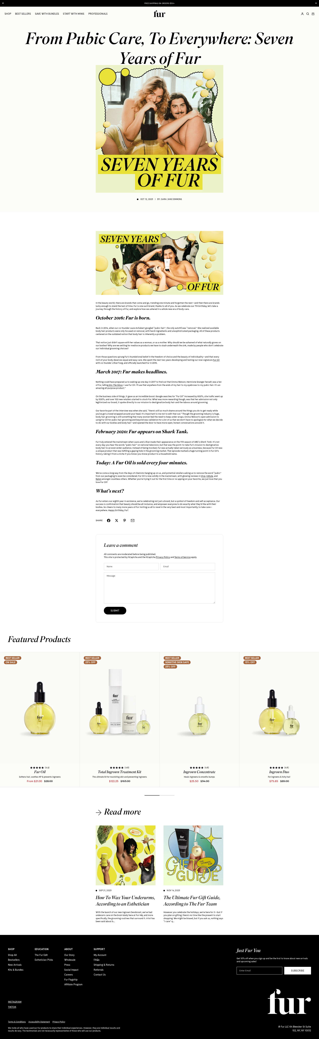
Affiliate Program (73, 984)
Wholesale (69, 960)
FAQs (97, 960)
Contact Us (100, 974)
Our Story (69, 955)
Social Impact (71, 969)
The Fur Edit (41, 955)
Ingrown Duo (279, 773)
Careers (68, 974)
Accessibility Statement (39, 1022)
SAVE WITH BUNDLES (47, 13)
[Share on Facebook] (109, 520)
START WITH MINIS (73, 13)
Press (67, 965)
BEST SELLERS (23, 13)
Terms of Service (182, 557)
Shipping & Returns (104, 965)
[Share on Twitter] (117, 520)
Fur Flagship (70, 979)
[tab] (39, 640)
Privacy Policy (163, 557)
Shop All (12, 955)
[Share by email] (133, 520)
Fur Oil (40, 773)
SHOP (8, 13)
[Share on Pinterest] (125, 520)
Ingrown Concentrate (199, 773)
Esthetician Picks (44, 960)
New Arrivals (15, 965)
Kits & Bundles (15, 969)
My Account (100, 955)
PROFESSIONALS (98, 13)
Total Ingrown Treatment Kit (119, 773)
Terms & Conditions (17, 1022)
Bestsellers (14, 960)
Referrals (99, 969)
